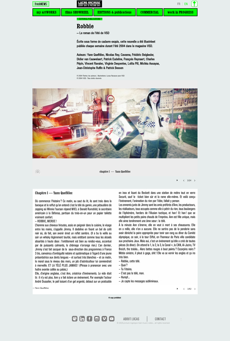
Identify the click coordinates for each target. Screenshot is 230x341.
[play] (177, 179)
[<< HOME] (89, 4)
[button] (46, 12)
